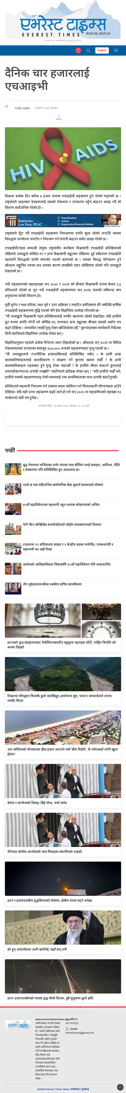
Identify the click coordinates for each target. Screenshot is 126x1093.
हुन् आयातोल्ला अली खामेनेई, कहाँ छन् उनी (37, 949)
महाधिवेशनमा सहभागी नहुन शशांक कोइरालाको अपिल (61, 504)
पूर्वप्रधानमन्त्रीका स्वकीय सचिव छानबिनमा (52, 584)
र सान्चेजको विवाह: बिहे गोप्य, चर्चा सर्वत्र (37, 803)
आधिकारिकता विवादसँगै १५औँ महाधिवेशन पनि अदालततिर (67, 564)
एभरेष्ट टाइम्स (22, 108)
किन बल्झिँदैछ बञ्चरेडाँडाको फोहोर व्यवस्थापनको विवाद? (62, 524)
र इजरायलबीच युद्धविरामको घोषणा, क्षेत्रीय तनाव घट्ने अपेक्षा (49, 900)
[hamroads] (63, 220)
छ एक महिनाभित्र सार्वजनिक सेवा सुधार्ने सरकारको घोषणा (63, 485)
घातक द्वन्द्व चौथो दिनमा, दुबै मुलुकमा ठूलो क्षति (50, 998)
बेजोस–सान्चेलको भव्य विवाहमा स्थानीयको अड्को (44, 851)
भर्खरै (10, 450)
